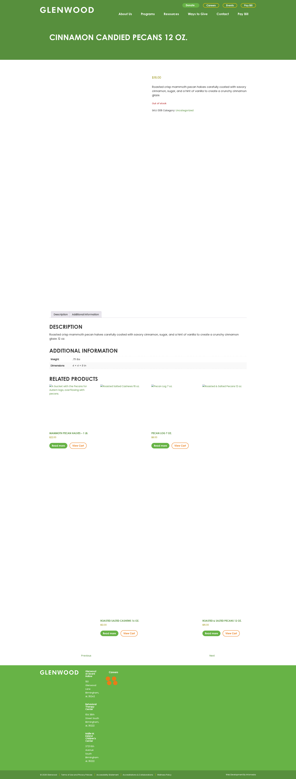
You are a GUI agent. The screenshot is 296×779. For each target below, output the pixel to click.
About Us (125, 14)
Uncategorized (184, 110)
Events (230, 5)
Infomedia (251, 774)
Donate (190, 5)
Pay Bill (248, 5)
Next (212, 655)
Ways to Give (198, 14)
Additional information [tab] (85, 314)
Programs (148, 14)
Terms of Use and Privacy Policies (76, 774)
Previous (85, 655)
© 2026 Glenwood (48, 774)
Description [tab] (61, 314)
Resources (171, 14)
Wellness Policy (164, 774)
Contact (223, 14)
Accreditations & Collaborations (138, 774)
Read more (58, 445)
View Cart (78, 445)
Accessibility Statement (108, 774)
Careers (211, 5)
